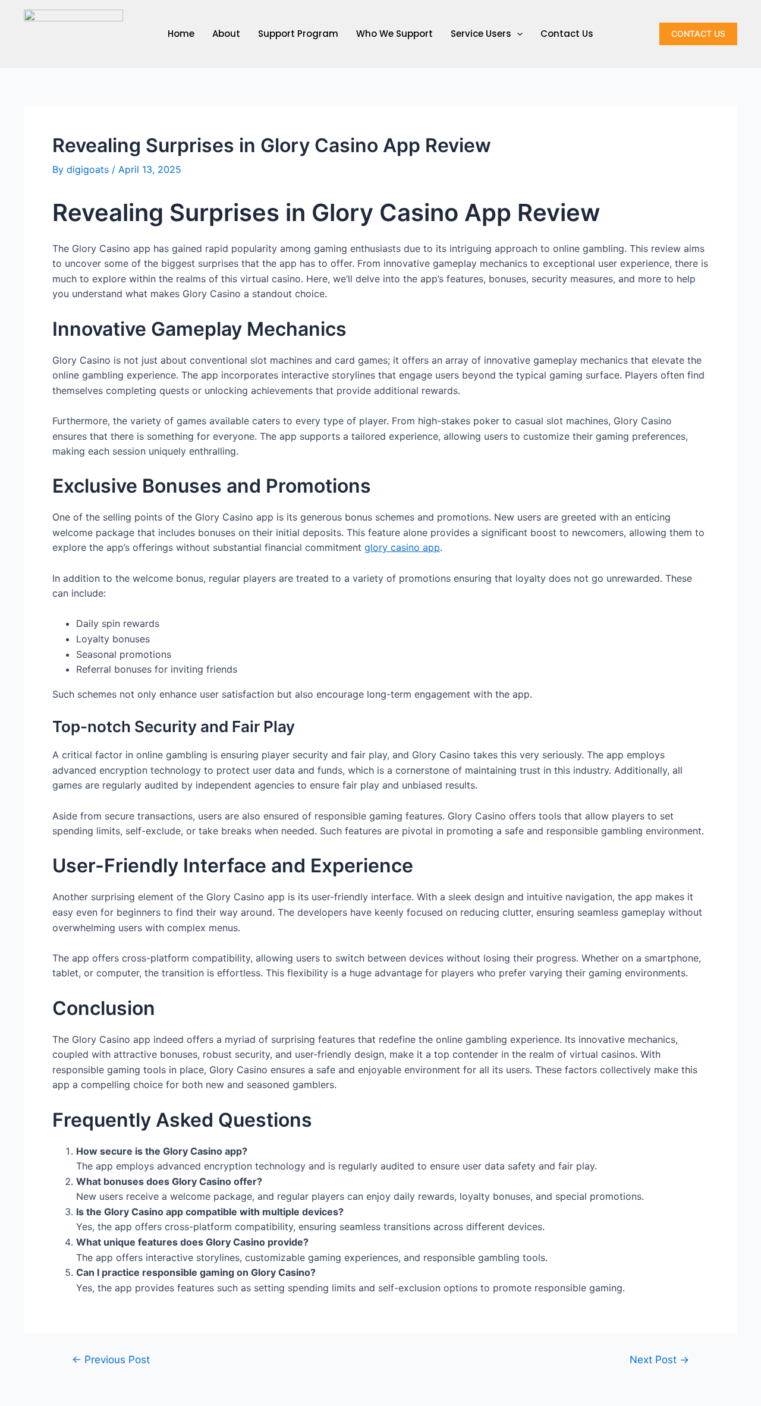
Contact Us (566, 33)
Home (181, 33)
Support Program (298, 33)
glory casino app (402, 547)
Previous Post (111, 1359)
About (226, 33)
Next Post (659, 1359)
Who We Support (394, 33)
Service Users (481, 33)
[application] (517, 34)
